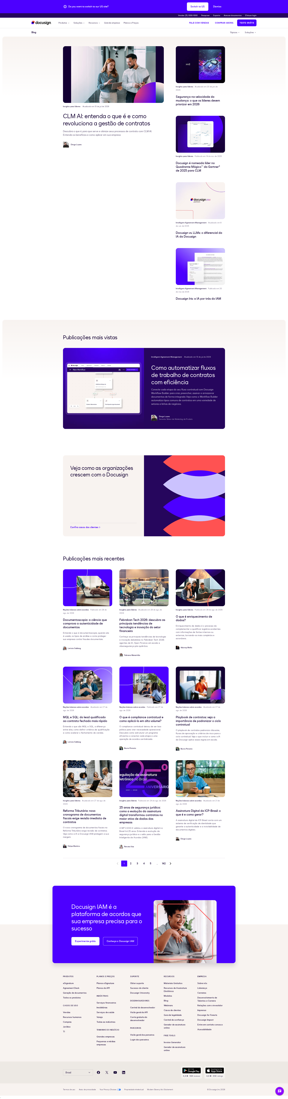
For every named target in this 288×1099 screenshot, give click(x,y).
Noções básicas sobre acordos (76, 610)
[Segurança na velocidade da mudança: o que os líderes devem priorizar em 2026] (200, 64)
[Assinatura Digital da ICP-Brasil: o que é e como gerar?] (200, 778)
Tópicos (233, 32)
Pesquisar (205, 15)
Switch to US (197, 6)
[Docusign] (41, 23)
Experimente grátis (85, 941)
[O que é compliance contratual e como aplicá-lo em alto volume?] (144, 685)
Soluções (78, 22)
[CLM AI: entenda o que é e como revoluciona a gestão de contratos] (113, 74)
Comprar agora (224, 22)
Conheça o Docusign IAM (120, 941)
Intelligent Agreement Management (191, 223)
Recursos (93, 22)
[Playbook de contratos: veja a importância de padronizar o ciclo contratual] (200, 685)
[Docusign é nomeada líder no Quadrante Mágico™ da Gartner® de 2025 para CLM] (200, 134)
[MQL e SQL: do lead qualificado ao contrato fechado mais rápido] (87, 685)
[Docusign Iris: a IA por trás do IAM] (200, 266)
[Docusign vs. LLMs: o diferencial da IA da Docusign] (200, 200)
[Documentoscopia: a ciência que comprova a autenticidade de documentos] (87, 587)
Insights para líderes (71, 106)
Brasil (68, 1072)
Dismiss (217, 6)
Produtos (62, 22)
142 (164, 863)
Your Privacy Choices (108, 1089)
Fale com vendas (199, 22)
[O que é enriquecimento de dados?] (200, 587)
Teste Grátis (247, 22)
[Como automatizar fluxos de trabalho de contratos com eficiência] (103, 388)
